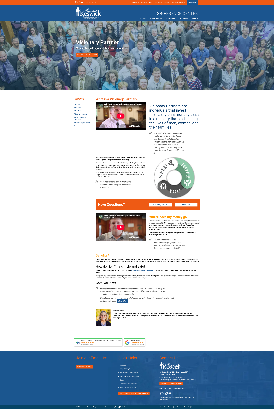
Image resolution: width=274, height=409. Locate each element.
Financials (77, 126)
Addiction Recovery (178, 2)
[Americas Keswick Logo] (88, 13)
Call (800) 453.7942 (161, 204)
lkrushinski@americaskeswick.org (143, 270)
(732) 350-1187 (170, 374)
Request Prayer (125, 369)
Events (143, 18)
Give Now (134, 2)
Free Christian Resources (128, 384)
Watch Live (192, 2)
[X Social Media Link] (77, 2)
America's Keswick (165, 397)
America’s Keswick (86, 407)
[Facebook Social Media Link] (75, 2)
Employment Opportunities (129, 372)
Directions (158, 2)
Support (194, 18)
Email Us (186, 204)
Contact (167, 2)
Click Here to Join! (84, 367)
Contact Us (168, 358)
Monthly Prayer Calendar (82, 123)
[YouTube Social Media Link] (82, 2)
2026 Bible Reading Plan (128, 387)
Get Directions (176, 383)
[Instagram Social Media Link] (79, 2)
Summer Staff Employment (129, 376)
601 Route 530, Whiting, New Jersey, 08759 (174, 372)
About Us (184, 18)
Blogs (122, 380)
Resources (143, 2)
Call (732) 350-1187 (91, 2)
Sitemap (107, 407)
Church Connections (81, 111)
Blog (150, 2)
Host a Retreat (156, 18)
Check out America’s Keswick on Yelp (171, 388)
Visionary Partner (80, 114)
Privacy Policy (115, 407)
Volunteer (123, 365)
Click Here (122, 301)
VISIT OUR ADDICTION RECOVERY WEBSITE (133, 393)
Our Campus (171, 18)
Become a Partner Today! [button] (87, 55)
